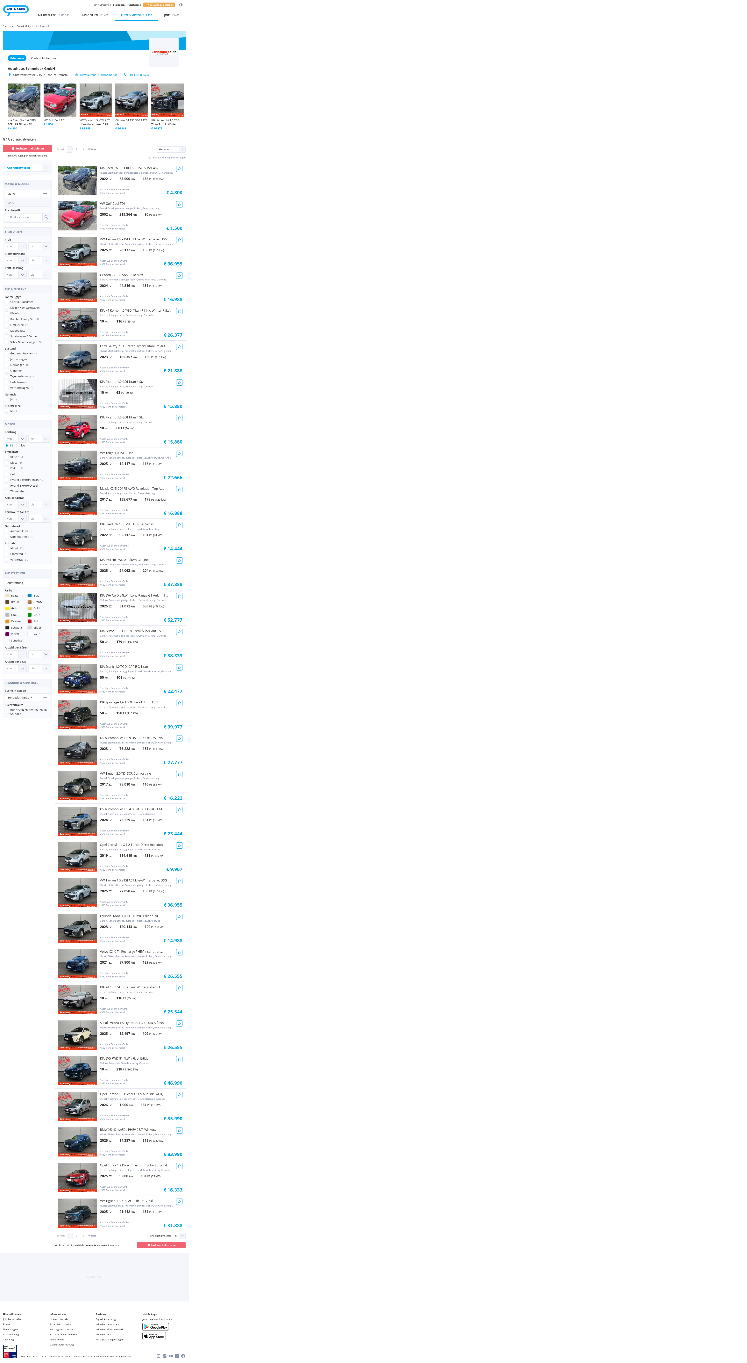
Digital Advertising (106, 1319)
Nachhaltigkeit (11, 1329)
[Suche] (46, 217)
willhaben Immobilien (107, 1324)
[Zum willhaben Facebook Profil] (183, 1356)
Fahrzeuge (17, 58)
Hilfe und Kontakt (59, 1319)
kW (23, 445)
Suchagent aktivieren (163, 1245)
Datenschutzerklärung (62, 1344)
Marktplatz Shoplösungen (110, 1339)
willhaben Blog (11, 1334)
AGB (44, 1356)
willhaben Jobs (103, 1334)
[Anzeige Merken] (179, 169)
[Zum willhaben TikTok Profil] (164, 1356)
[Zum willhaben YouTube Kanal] (170, 1356)
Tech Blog (8, 1339)
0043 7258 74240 (139, 75)
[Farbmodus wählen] (181, 5)
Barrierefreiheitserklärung (64, 1334)
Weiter (92, 149)
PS (11, 445)
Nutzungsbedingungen (62, 1329)
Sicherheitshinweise (60, 1324)
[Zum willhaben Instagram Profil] (158, 1356)
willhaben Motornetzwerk (109, 1329)
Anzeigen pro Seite (160, 1235)
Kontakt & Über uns (43, 58)
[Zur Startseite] (16, 11)
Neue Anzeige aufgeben (160, 4)
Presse (7, 1324)
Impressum (79, 1356)
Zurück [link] (61, 149)
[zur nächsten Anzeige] (181, 104)
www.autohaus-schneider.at (98, 75)
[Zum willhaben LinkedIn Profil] (177, 1356)
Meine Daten (57, 1339)
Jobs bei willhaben (12, 1319)
